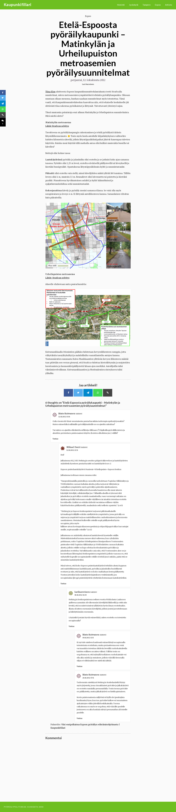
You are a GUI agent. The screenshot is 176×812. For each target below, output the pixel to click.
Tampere (146, 5)
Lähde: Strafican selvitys (57, 278)
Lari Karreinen (88, 84)
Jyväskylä (133, 5)
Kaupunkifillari (17, 4)
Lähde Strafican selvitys (57, 126)
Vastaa (55, 439)
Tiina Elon (50, 91)
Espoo (158, 5)
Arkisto (168, 5)
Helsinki (121, 5)
